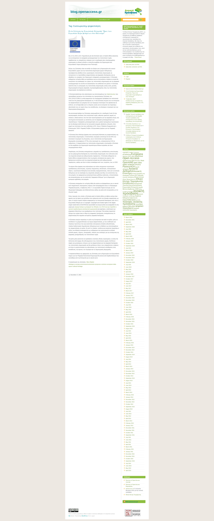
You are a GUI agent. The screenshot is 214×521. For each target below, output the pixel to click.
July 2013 (128, 383)
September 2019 (130, 245)
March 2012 (129, 420)
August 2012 (129, 409)
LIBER (133, 156)
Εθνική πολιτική (139, 177)
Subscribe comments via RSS (134, 66)
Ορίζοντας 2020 (133, 189)
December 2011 (130, 428)
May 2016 (128, 309)
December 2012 (130, 399)
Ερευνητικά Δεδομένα (135, 185)
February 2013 (130, 394)
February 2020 (130, 238)
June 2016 (128, 307)
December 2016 (130, 297)
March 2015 (129, 340)
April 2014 (128, 364)
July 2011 (128, 437)
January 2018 (129, 274)
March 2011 (129, 446)
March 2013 (129, 392)
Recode (137, 167)
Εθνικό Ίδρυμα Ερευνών (129, 179)
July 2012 (128, 411)
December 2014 (130, 347)
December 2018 (130, 255)
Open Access (131, 158)
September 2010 (130, 461)
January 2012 (129, 425)
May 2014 (128, 361)
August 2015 (129, 328)
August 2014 (129, 357)
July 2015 (128, 331)
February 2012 (130, 423)
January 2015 (129, 345)
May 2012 (128, 416)
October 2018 (129, 260)
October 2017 (129, 279)
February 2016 (130, 316)
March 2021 (129, 224)
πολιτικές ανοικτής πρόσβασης (133, 202)
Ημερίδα (140, 187)
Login (127, 76)
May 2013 (128, 387)
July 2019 (128, 248)
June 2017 (128, 286)
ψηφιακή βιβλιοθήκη (129, 206)
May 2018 (128, 269)
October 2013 (129, 376)
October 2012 (129, 404)
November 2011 (130, 430)
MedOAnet (139, 156)
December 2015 (130, 319)
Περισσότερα (138, 57)
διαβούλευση (133, 198)
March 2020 (129, 236)
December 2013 (130, 371)
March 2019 (129, 250)
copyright (125, 152)
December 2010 (130, 454)
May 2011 (128, 442)
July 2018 (128, 264)
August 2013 (129, 380)
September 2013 (130, 378)
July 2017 (128, 283)
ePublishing (127, 154)
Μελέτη (125, 189)
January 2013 (129, 397)
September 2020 (130, 226)
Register (128, 79)
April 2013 (128, 390)
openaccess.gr (130, 488)
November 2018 (130, 257)
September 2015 (130, 326)
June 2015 (128, 333)
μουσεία (138, 200)
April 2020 (128, 234)
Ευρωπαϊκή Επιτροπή (130, 187)
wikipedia (126, 169)
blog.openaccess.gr (86, 11)
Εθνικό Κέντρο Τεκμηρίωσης (133, 180)
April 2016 (128, 312)
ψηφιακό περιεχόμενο (133, 207)
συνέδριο (139, 204)
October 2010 (129, 458)
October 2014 (129, 352)
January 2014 (129, 368)
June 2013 (128, 385)
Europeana (137, 154)
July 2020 (128, 229)
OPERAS (138, 165)
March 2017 (129, 290)
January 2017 (129, 295)
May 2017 (128, 288)
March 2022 (129, 217)
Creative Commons (134, 152)
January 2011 (129, 451)
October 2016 (129, 302)
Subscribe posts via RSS (132, 64)
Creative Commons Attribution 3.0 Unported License (101, 513)
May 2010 (128, 468)
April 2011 (128, 444)
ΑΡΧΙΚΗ (73, 19)
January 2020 (129, 241)
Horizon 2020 (127, 156)
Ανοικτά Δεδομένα (130, 169)
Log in (93, 516)
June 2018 (128, 267)
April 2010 (128, 470)
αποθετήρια (132, 196)
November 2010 (130, 456)
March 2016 (129, 314)
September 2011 (130, 435)
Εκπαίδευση (128, 183)
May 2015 (128, 335)
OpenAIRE (128, 162)
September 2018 (130, 262)
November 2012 (130, 402)
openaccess (127, 160)
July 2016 (128, 305)
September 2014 (130, 354)
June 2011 (128, 439)
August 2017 (129, 281)
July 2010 (128, 463)
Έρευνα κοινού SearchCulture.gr (134, 88)
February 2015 (130, 342)
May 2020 (128, 231)
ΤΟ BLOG (82, 19)
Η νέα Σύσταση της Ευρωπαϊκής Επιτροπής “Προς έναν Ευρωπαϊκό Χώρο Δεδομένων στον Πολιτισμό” (90, 32)
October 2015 (129, 324)
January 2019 (129, 252)
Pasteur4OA (129, 166)
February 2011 (130, 449)
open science (128, 164)
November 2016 (130, 300)
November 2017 (130, 276)
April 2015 (128, 338)
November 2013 (130, 373)
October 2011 (129, 432)
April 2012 (128, 418)
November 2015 (130, 321)
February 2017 (130, 293)
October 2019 (129, 243)
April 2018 (128, 271)
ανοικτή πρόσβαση (133, 192)
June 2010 (128, 465)
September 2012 (130, 406)
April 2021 (128, 222)
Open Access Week (137, 160)
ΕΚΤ (136, 175)
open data (138, 163)
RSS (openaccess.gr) (132, 501)
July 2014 (128, 359)
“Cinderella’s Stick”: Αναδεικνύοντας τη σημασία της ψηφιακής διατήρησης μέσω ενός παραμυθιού (134, 101)
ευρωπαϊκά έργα (129, 200)
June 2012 (128, 413)
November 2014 (130, 350)
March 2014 (129, 366)
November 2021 (130, 219)
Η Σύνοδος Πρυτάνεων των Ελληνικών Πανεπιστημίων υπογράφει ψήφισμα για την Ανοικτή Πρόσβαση (134, 129)
